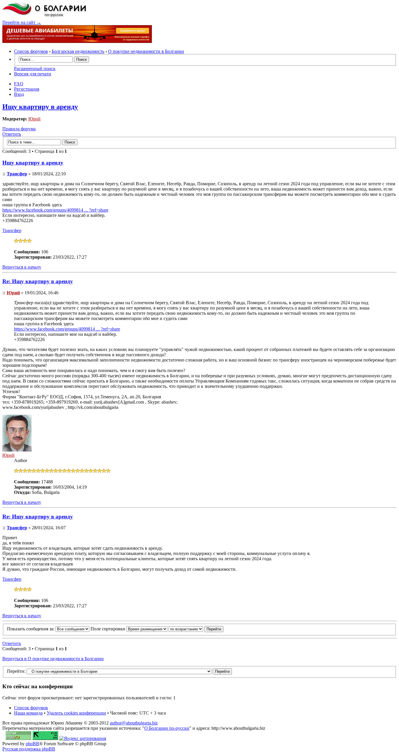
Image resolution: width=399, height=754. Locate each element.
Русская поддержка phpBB (28, 748)
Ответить (11, 134)
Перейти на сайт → (21, 22)
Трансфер (17, 173)
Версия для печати (32, 73)
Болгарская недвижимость (78, 51)
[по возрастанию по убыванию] (196, 628)
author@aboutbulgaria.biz (134, 722)
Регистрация (26, 89)
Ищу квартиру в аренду (40, 106)
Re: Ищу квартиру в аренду (37, 281)
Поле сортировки (108, 628)
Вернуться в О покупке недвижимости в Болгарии (53, 658)
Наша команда (28, 712)
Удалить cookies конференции (76, 712)
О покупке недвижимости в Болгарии (146, 51)
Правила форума (19, 128)
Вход (19, 94)
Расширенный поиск (34, 68)
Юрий (34, 118)
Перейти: (16, 671)
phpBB (32, 743)
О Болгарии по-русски (166, 728)
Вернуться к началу (21, 266)
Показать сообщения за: (31, 628)
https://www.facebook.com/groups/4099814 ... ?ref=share (55, 209)
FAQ (18, 83)
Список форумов (31, 51)
